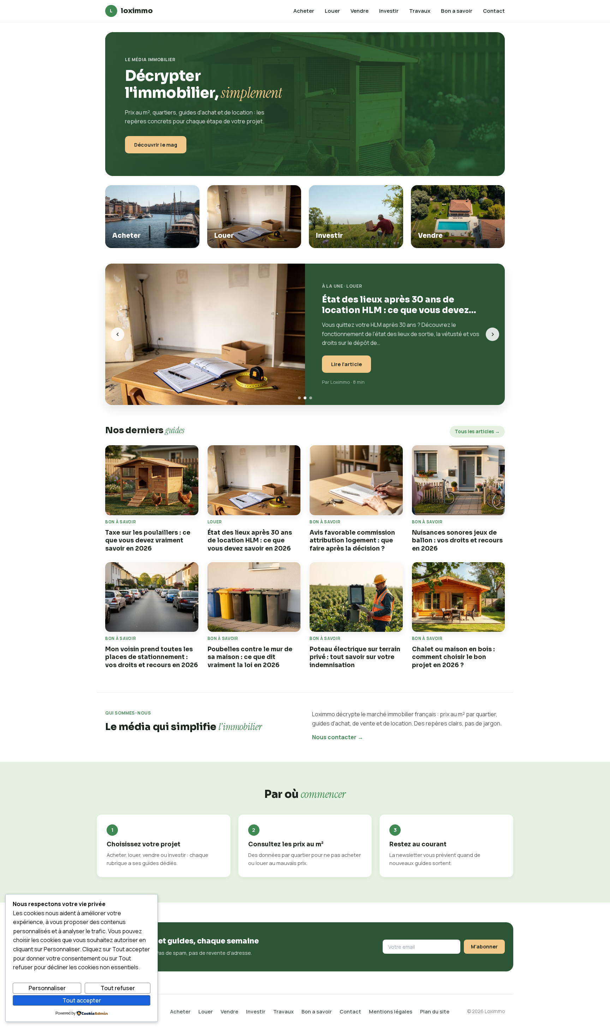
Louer (332, 10)
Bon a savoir (456, 10)
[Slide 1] (299, 397)
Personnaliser (47, 988)
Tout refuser (118, 988)
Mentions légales (390, 1011)
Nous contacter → (337, 737)
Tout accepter (81, 1000)
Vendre (360, 10)
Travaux (419, 10)
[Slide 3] (310, 397)
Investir (389, 10)
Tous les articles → (477, 431)
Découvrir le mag (155, 144)
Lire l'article (346, 364)
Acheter (303, 10)
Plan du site (434, 1011)
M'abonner (484, 946)
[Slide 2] (305, 397)
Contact (494, 10)
